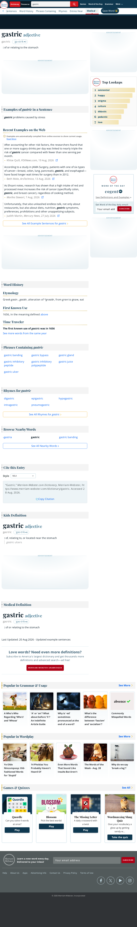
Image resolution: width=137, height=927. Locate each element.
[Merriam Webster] (113, 179)
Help (5, 873)
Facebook (101, 881)
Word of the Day (95, 4)
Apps (25, 873)
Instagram (130, 881)
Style (6, 476)
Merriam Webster (9, 859)
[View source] (57, 160)
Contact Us (55, 873)
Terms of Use (86, 873)
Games (83, 4)
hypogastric (66, 398)
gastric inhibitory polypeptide (41, 363)
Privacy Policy (70, 873)
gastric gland (66, 355)
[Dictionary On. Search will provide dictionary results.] (20, 4)
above (44, 314)
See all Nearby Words (44, 446)
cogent (111, 191)
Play (17, 830)
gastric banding (13, 355)
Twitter (111, 881)
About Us (15, 873)
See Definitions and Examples (113, 197)
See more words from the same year (25, 333)
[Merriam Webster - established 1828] (4, 3)
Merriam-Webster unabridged (45, 668)
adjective (31, 35)
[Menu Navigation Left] (3, 11)
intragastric (11, 405)
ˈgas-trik (20, 532)
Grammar (109, 4)
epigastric (37, 398)
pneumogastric (40, 405)
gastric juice (66, 361)
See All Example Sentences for (44, 223)
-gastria (7, 437)
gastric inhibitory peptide (14, 363)
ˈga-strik (19, 41)
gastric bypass (39, 355)
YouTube (120, 881)
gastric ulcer (11, 372)
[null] (120, 191)
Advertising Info (39, 873)
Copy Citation (46, 499)
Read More (11, 139)
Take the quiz (120, 837)
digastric (9, 398)
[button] (119, 4)
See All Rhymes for (44, 414)
